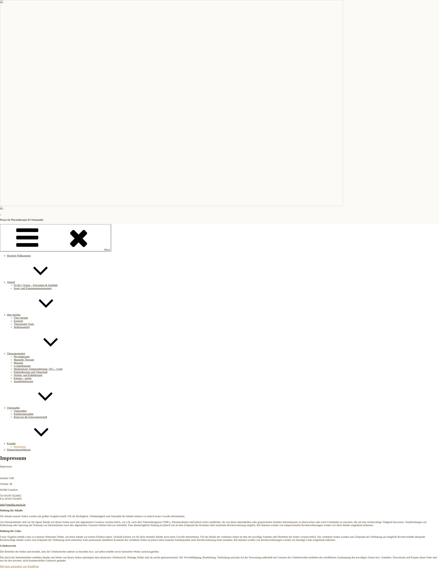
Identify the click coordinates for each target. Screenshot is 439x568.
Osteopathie (13, 407)
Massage (18, 362)
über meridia (13, 314)
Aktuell (11, 282)
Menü (107, 249)
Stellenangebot (22, 327)
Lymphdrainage (22, 365)
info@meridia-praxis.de (13, 504)
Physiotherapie (22, 356)
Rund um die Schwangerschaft (30, 417)
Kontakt (11, 443)
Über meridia (21, 317)
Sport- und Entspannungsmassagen (33, 288)
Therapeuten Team (24, 324)
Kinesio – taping (23, 378)
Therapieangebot (16, 353)
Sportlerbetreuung (23, 381)
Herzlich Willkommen (19, 255)
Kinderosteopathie (23, 413)
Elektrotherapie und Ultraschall (30, 372)
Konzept (18, 320)
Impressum (20, 446)
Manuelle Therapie (24, 359)
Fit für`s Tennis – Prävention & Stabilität (35, 285)
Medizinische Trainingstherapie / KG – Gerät (38, 369)
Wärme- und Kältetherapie (28, 375)
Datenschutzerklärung (19, 449)
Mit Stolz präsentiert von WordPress (19, 566)
